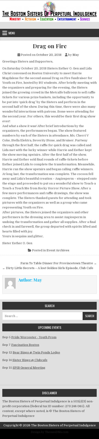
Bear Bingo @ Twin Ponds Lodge (36, 352)
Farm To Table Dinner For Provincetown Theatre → (58, 263)
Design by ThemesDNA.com (49, 432)
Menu (12, 33)
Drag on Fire (50, 46)
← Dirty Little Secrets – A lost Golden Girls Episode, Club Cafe (47, 268)
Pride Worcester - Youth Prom (33, 337)
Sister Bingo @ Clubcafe (29, 360)
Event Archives (58, 250)
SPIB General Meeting (29, 367)
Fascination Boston (25, 345)
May (76, 54)
